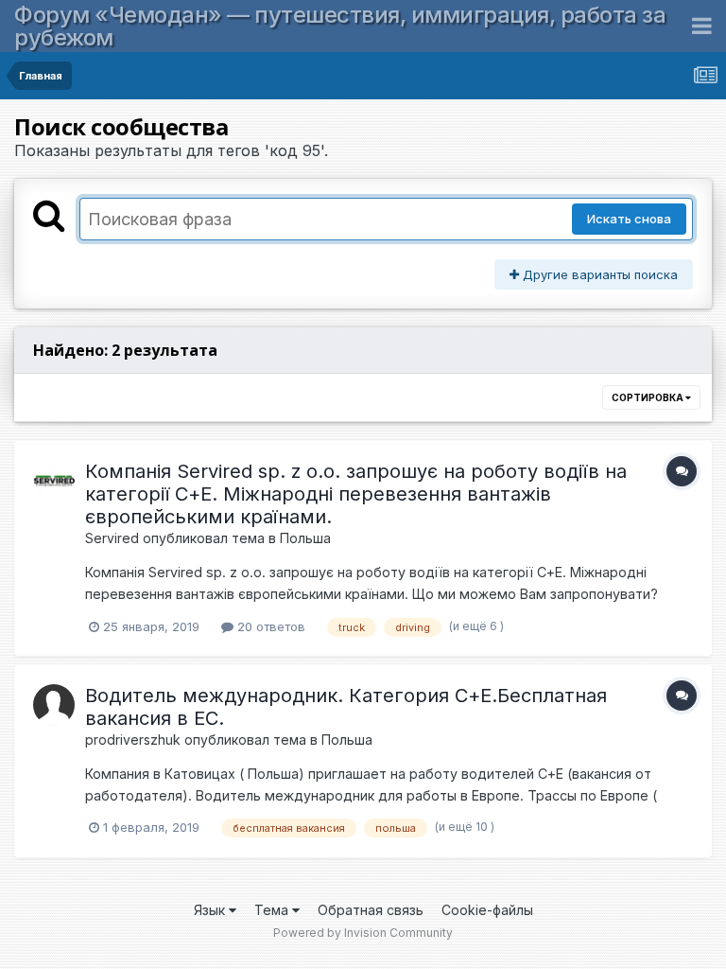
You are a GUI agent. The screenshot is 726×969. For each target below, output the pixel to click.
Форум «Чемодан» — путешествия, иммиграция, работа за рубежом (340, 26)
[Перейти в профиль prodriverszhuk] (54, 705)
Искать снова (629, 218)
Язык (211, 910)
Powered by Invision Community (363, 932)
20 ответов (269, 626)
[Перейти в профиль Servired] (54, 481)
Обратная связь (371, 910)
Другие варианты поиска (598, 274)
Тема (273, 910)
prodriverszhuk (133, 739)
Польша (305, 538)
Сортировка (648, 397)
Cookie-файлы (487, 910)
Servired (112, 538)
